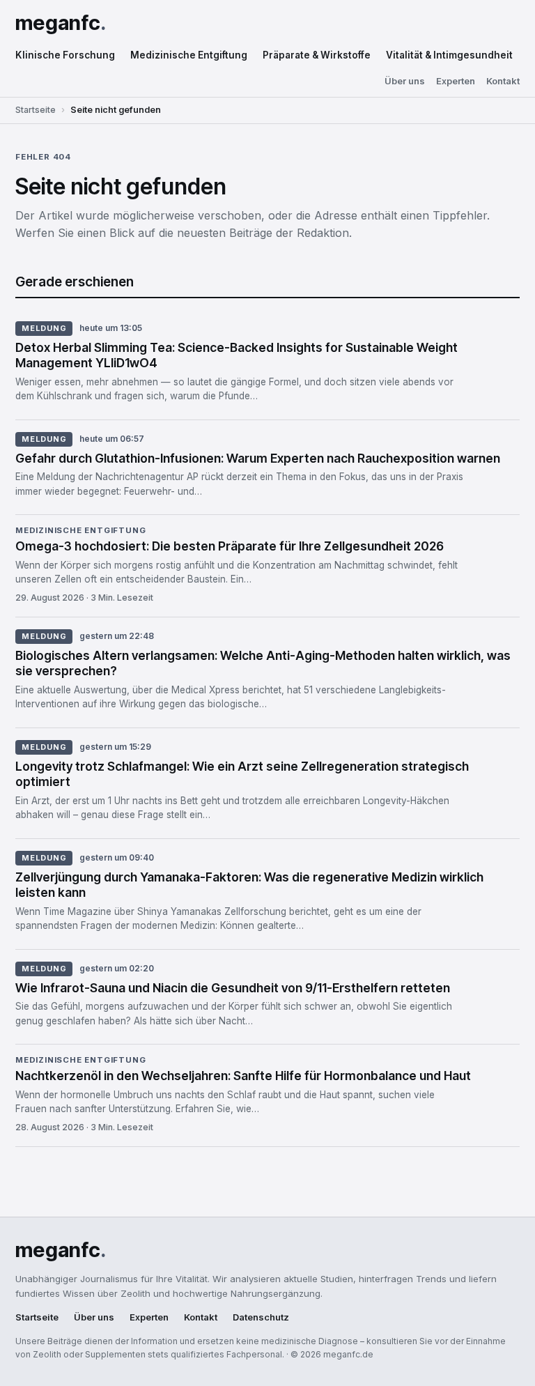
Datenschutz (261, 1317)
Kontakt (503, 81)
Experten (455, 81)
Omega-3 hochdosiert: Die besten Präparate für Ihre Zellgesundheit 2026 (229, 546)
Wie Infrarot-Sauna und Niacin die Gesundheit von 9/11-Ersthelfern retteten (232, 987)
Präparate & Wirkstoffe (317, 55)
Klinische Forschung (65, 55)
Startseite (35, 110)
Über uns (405, 81)
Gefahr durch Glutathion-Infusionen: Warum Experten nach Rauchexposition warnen (257, 458)
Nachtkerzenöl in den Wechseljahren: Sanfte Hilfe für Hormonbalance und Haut (243, 1075)
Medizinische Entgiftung (188, 55)
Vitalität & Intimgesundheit (449, 55)
